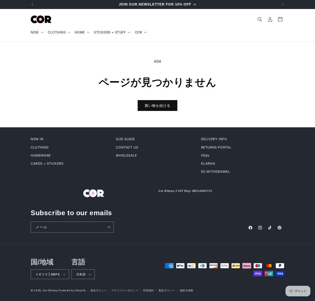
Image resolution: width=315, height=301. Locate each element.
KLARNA (208, 163)
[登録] (108, 227)
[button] (36, 32)
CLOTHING (40, 147)
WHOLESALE (126, 155)
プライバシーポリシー (125, 290)
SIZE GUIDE (125, 139)
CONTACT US (127, 147)
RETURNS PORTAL (216, 147)
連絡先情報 (186, 290)
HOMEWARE (41, 155)
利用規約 (148, 290)
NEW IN (37, 139)
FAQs (205, 155)
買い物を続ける (157, 105)
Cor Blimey (50, 290)
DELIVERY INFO (214, 139)
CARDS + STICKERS (47, 163)
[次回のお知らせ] (283, 4)
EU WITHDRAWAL (215, 171)
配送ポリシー (167, 290)
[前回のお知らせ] (32, 4)
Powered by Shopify (72, 290)
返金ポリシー (99, 290)
